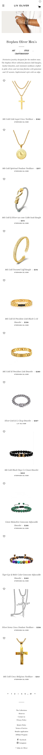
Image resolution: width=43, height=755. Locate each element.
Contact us (21, 717)
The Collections (21, 710)
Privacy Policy (21, 720)
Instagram (22, 743)
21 (31, 694)
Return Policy (21, 725)
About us (22, 714)
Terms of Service (21, 728)
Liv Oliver (21, 5)
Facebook (22, 740)
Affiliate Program (21, 735)
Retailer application (21, 731)
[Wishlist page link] (40, 1)
